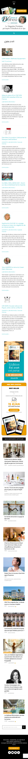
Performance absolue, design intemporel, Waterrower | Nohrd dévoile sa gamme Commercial (13, 461)
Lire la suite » (5, 79)
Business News (12, 520)
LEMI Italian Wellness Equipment (13, 58)
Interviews (11, 693)
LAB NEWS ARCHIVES (8, 102)
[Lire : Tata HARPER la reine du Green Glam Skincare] (7, 260)
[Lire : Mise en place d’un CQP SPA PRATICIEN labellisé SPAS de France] (7, 88)
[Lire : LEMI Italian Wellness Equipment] (7, 52)
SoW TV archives (6, 61)
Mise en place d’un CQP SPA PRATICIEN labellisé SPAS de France (12, 97)
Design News (11, 632)
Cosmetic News (12, 465)
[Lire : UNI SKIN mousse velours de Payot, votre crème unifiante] (7, 299)
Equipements (20, 465)
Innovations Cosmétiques (11, 494)
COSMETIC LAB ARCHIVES (9, 142)
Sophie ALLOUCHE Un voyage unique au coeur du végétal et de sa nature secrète (13, 225)
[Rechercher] (24, 727)
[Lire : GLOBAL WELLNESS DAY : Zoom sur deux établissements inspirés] (7, 176)
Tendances (11, 721)
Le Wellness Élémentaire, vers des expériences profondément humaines (14, 717)
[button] (14, 3)
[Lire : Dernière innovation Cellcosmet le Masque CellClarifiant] (7, 131)
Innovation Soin (17, 493)
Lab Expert (11, 662)
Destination (11, 606)
